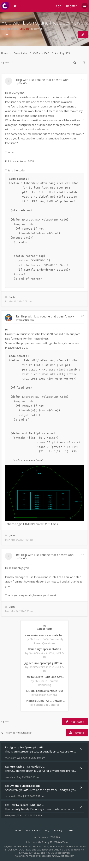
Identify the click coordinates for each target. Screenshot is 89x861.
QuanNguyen (26, 319)
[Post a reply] (83, 34)
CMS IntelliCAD (41, 53)
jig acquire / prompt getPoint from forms (44, 663)
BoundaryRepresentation (44, 649)
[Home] (5, 6)
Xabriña (23, 83)
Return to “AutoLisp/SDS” (18, 732)
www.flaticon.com (64, 855)
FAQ (47, 830)
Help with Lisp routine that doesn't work (44, 22)
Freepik (43, 855)
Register (71, 6)
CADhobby (42, 849)
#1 (82, 79)
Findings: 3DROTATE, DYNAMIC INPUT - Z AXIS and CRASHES (44, 701)
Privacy (58, 830)
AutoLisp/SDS (62, 53)
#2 (82, 315)
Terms (71, 830)
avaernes (36, 29)
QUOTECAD (25, 849)
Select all (23, 178)
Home (4, 53)
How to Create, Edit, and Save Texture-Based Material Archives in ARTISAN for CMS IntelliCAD (44, 677)
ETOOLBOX (11, 849)
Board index (20, 53)
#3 (82, 554)
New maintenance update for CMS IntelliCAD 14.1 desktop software (44, 635)
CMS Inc (24, 29)
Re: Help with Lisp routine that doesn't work (45, 316)
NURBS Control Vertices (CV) (44, 691)
